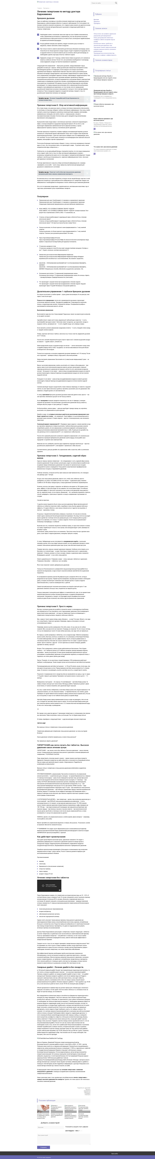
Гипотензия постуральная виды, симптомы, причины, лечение (83, 1116)
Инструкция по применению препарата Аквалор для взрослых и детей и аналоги (70, 1116)
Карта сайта (114, 1153)
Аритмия (96, 19)
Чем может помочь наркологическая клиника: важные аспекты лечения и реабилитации (105, 49)
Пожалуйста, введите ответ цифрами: (76, 1127)
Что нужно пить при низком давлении (105, 147)
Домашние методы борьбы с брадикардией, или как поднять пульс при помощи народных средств (105, 92)
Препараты (97, 23)
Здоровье (97, 21)
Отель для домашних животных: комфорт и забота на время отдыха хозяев (104, 39)
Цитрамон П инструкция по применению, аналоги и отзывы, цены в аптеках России (43, 1116)
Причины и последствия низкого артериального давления (57, 1115)
